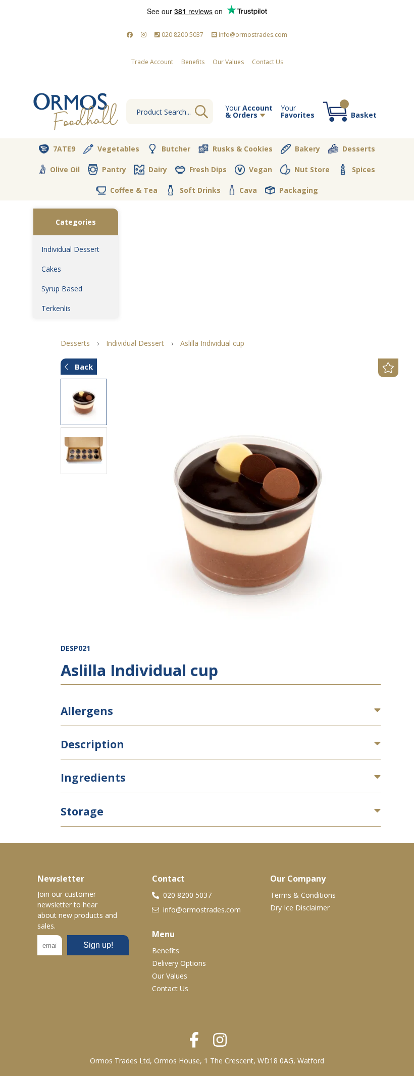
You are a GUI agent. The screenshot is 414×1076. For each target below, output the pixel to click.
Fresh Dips (208, 169)
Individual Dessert (70, 249)
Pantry (114, 169)
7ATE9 (64, 148)
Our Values (228, 62)
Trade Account (152, 62)
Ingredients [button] (93, 778)
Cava (248, 190)
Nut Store (312, 169)
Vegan (260, 169)
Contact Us (267, 62)
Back (83, 367)
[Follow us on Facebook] (130, 34)
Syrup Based (61, 288)
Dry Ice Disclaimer (300, 907)
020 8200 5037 (181, 34)
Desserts (358, 148)
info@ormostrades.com (252, 34)
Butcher (176, 148)
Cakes (51, 269)
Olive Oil (65, 169)
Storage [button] (82, 811)
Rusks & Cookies (243, 148)
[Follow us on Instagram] (143, 34)
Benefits (192, 62)
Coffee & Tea (134, 190)
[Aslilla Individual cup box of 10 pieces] (248, 511)
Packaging (298, 190)
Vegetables (118, 148)
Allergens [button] (87, 711)
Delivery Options (179, 963)
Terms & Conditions (303, 895)
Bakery (307, 148)
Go (201, 111)
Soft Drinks (200, 190)
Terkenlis (56, 308)
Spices (363, 169)
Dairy (157, 169)
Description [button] (92, 744)
